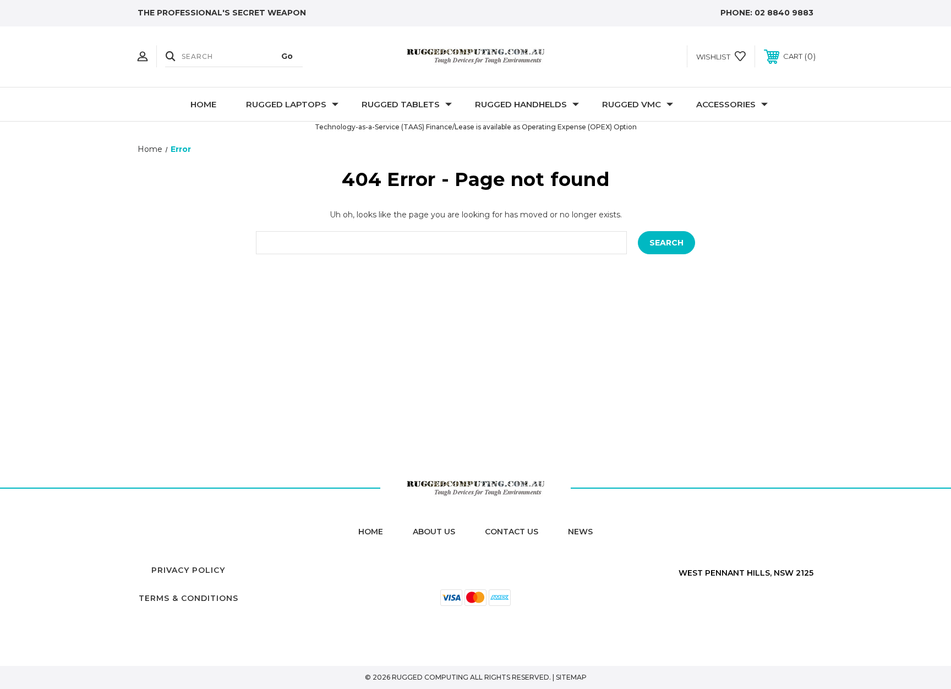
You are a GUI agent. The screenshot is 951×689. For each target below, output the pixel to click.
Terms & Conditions (188, 598)
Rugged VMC (631, 104)
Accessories (726, 104)
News (580, 532)
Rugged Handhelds (521, 104)
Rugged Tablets (401, 104)
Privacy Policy (188, 570)
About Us (434, 532)
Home (203, 104)
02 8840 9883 (784, 13)
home (370, 532)
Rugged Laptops (286, 104)
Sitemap (571, 677)
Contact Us (511, 532)
